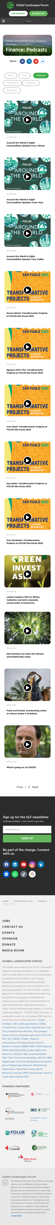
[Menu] (3, 21)
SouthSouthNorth (37, 1054)
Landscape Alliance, (28, 1024)
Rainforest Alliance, (20, 1050)
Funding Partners (16, 1086)
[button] (22, 61)
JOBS (6, 921)
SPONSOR (10, 939)
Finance (41, 40)
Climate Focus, (10, 1028)
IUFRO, (6, 1050)
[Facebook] (6, 864)
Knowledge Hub (24, 40)
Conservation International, (32, 1028)
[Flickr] (6, 874)
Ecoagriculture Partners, (21, 1031)
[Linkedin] (15, 864)
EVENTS (8, 933)
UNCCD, (42, 1058)
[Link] (10, 5)
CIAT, (15, 1024)
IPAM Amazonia (44, 1047)
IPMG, (32, 1047)
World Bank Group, (26, 1069)
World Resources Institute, (22, 1071)
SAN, (26, 1054)
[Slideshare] (41, 864)
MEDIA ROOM (13, 950)
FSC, (49, 1035)
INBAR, (25, 1047)
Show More (16, 1216)
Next (35, 787)
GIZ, (9, 1039)
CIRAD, (42, 1024)
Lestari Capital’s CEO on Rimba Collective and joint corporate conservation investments (23, 600)
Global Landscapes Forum (32, 5)
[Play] (27, 120)
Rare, (32, 1050)
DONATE (9, 944)
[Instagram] (32, 864)
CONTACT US (12, 927)
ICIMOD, (16, 1039)
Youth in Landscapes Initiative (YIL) (27, 1075)
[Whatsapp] (15, 874)
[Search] (50, 21)
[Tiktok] (23, 874)
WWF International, (33, 1073)
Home (9, 40)
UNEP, (50, 1058)
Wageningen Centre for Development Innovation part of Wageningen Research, (27, 1063)
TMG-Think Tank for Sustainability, (20, 1058)
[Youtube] (23, 864)
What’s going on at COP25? (21, 767)
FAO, (44, 1035)
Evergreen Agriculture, (30, 1035)
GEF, (4, 1039)
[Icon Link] (32, 874)
